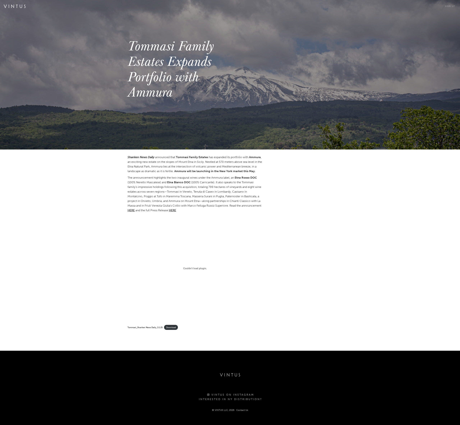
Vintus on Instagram (232, 394)
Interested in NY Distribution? (230, 399)
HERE (131, 210)
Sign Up (450, 6)
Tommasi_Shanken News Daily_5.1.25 (145, 327)
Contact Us (242, 410)
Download (171, 327)
